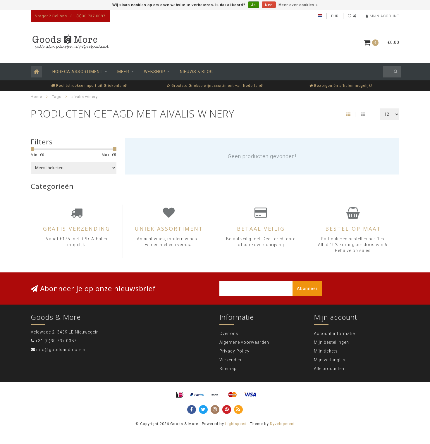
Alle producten (329, 368)
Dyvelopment (282, 423)
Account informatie (334, 333)
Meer (123, 71)
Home (36, 96)
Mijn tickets (326, 351)
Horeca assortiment (77, 71)
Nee (269, 5)
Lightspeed (236, 423)
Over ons (228, 333)
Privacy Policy (234, 351)
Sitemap (228, 368)
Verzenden (230, 359)
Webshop (154, 71)
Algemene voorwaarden (244, 342)
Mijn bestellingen (331, 342)
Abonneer (307, 288)
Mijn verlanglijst (330, 359)
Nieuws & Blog (196, 71)
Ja (253, 5)
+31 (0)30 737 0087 (56, 340)
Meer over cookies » (298, 5)
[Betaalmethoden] (180, 395)
